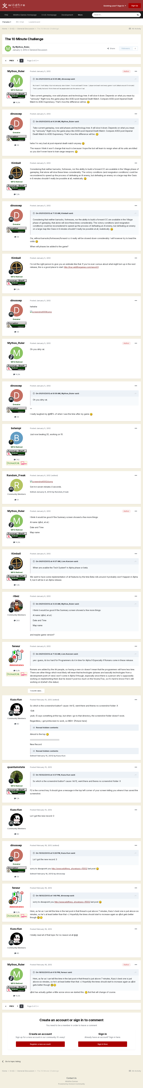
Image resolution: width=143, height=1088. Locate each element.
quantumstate (16, 767)
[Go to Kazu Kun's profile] (16, 709)
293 (18, 620)
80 (17, 724)
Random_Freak (16, 475)
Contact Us (71, 1078)
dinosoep (16, 113)
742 (17, 459)
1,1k (17, 798)
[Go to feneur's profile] (16, 656)
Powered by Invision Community (71, 1084)
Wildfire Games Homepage (25, 15)
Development (67, 15)
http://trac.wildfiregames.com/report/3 (81, 267)
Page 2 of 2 (32, 61)
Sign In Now (103, 1044)
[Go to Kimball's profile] (16, 173)
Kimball (16, 162)
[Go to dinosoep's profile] (16, 123)
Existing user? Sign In (114, 6)
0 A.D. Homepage (49, 15)
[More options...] (136, 71)
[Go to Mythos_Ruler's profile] (8, 48)
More (80, 15)
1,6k (18, 194)
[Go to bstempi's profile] (16, 438)
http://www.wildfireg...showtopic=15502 (69, 868)
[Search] (138, 15)
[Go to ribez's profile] (16, 606)
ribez (16, 596)
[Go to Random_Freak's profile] (16, 485)
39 (17, 145)
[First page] (6, 60)
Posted (40, 71)
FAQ (6, 15)
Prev (11, 61)
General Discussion (38, 50)
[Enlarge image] (88, 102)
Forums (6, 22)
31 (17, 500)
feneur (16, 646)
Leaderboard (34, 22)
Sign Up (134, 5)
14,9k (17, 102)
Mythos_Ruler (22, 47)
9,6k (17, 670)
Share (112, 48)
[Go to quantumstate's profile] (16, 777)
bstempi (16, 428)
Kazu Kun (16, 699)
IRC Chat (20, 22)
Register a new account (40, 1044)
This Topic (126, 15)
